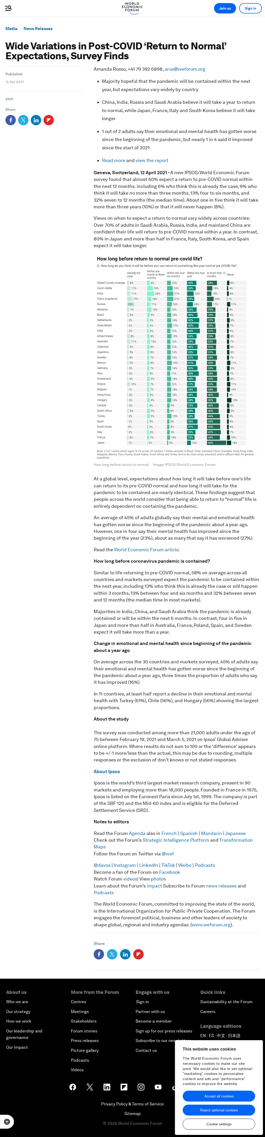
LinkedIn (148, 865)
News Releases (38, 28)
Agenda (137, 833)
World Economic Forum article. (147, 549)
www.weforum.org (211, 924)
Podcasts (205, 865)
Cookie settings (219, 1124)
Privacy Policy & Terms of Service (132, 1104)
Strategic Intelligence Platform (176, 840)
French (169, 833)
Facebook (169, 872)
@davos (102, 865)
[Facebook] (10, 120)
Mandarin (211, 833)
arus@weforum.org (185, 69)
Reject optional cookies (219, 1110)
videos (129, 879)
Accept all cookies (219, 1096)
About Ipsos (107, 771)
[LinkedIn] (36, 120)
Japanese (235, 833)
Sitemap (132, 1113)
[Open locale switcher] (7, 1121)
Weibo (185, 865)
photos (158, 879)
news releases (221, 886)
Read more (113, 160)
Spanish (189, 833)
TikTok (168, 865)
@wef (168, 853)
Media (11, 28)
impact (154, 886)
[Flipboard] (48, 120)
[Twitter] (23, 120)
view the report (152, 160)
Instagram (125, 865)
